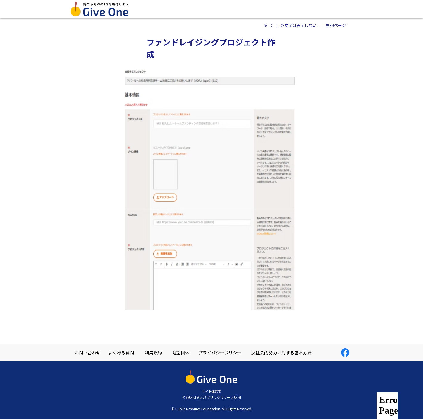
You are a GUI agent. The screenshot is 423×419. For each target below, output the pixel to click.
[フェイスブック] (345, 352)
